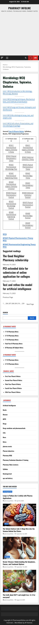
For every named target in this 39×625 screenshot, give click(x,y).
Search (5, 312)
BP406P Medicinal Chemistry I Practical (27, 195)
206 (7, 303)
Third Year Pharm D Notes (13, 384)
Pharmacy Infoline (19, 8)
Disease (5, 414)
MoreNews (18, 623)
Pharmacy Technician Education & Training (15, 460)
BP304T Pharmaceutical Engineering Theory (11, 175)
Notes (4, 442)
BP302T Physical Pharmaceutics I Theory (11, 158)
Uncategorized (7, 474)
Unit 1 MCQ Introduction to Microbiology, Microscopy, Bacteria (17, 92)
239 (23, 303)
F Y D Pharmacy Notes (11, 360)
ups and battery (7, 478)
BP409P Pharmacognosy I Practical (27, 225)
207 (10, 303)
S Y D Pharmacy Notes (12, 364)
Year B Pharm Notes (16, 131)
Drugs (4, 424)
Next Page (30, 304)
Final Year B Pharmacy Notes (14, 343)
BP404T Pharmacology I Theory (28, 175)
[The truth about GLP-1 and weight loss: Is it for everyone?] (19, 581)
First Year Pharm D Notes (13, 376)
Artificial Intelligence (9, 405)
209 (15, 303)
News (4, 437)
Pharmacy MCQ (7, 455)
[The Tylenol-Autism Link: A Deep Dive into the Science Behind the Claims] (19, 515)
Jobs (4, 433)
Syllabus (5, 469)
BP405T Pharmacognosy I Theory (27, 185)
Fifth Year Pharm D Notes (13, 392)
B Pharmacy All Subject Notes (14, 347)
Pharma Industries (8, 451)
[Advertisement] (19, 34)
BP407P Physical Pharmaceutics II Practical (28, 204)
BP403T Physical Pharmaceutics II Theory (28, 167)
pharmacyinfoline (8, 501)
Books (5, 410)
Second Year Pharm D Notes (13, 380)
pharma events (7, 446)
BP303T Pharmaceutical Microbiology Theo (11, 167)
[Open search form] (25, 58)
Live (35, 58)
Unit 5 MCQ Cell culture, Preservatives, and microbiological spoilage (18, 124)
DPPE (4, 419)
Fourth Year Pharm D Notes (13, 388)
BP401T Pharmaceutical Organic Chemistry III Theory (28, 148)
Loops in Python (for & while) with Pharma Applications (17, 496)
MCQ (4, 234)
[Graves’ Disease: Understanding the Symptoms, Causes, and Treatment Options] (19, 548)
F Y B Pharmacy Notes (11, 331)
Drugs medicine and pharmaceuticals (14, 428)
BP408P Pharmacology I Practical (28, 215)
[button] (2, 58)
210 (18, 303)
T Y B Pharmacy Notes (11, 340)
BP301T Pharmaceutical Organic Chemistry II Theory (11, 148)
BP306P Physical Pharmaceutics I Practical (11, 195)
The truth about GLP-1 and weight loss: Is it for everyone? (19, 596)
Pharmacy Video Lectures (10, 465)
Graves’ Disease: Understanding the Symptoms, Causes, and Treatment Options (19, 563)
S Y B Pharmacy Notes (12, 336)
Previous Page (8, 297)
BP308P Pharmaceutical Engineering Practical (11, 215)
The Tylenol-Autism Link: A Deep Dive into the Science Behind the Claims (19, 530)
